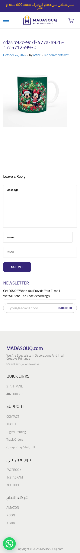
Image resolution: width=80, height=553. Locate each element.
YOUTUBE (13, 485)
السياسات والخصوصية (20, 447)
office (37, 55)
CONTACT (12, 416)
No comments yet (56, 55)
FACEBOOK (13, 470)
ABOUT (11, 424)
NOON (10, 515)
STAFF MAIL (14, 386)
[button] (9, 543)
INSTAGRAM (14, 477)
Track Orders (14, 439)
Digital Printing (16, 432)
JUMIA (10, 523)
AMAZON (12, 507)
